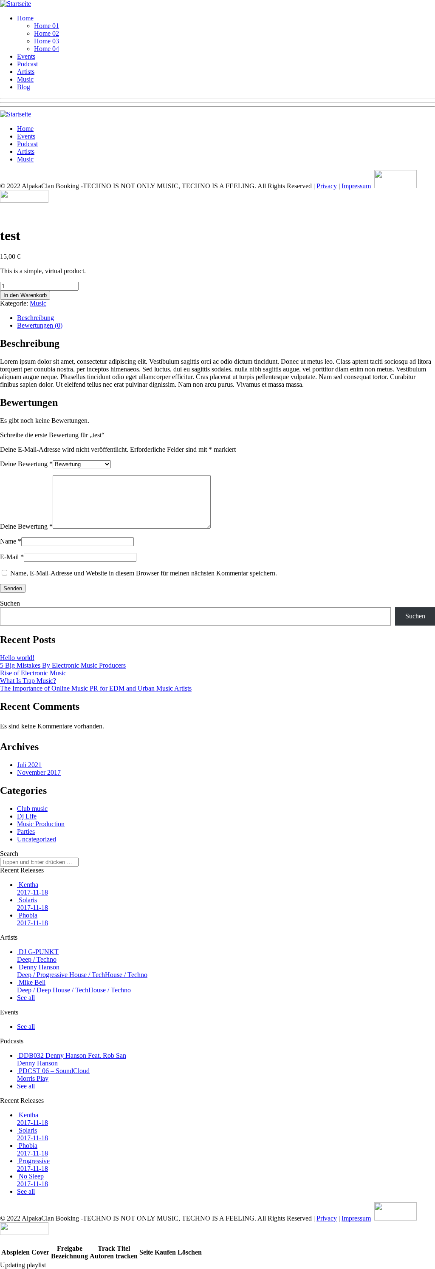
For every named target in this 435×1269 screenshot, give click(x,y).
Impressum (356, 186)
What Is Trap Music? (28, 680)
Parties (26, 831)
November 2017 (39, 772)
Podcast (27, 64)
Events (26, 56)
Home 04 (46, 48)
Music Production (41, 823)
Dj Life (27, 816)
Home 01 (46, 25)
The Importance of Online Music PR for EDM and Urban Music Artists (96, 688)
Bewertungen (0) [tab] (39, 325)
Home (25, 18)
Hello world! (17, 657)
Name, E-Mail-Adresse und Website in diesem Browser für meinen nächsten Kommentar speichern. (143, 573)
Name (10, 541)
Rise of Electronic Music (33, 673)
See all (26, 997)
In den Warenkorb (25, 295)
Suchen (10, 603)
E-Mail (12, 557)
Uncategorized (36, 839)
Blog (23, 87)
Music (25, 79)
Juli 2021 (29, 764)
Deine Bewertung (26, 463)
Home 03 (46, 41)
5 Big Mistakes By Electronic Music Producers (63, 665)
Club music (32, 808)
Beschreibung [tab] (35, 317)
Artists (25, 71)
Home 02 (46, 33)
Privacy (326, 186)
